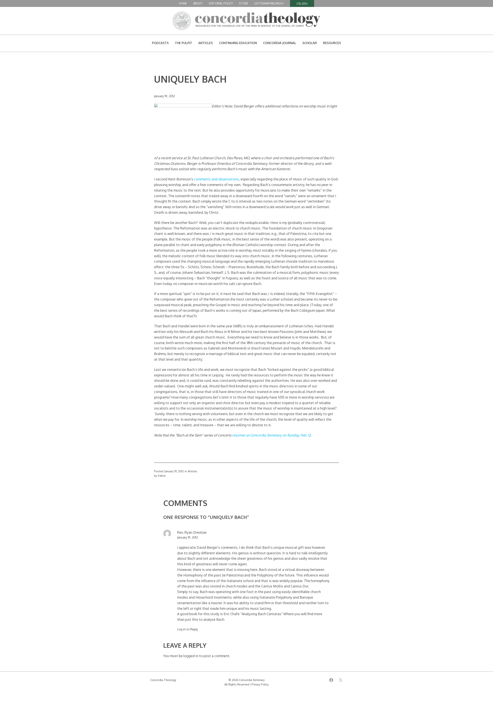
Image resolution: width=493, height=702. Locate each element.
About (198, 3)
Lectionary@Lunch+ (269, 3)
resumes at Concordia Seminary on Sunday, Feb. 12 (271, 435)
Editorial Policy (221, 3)
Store (243, 3)
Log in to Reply (187, 629)
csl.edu (302, 3)
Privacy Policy (260, 684)
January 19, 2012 (187, 537)
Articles (192, 471)
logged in (190, 656)
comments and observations (216, 179)
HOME (183, 3)
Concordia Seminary (252, 680)
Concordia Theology (163, 680)
